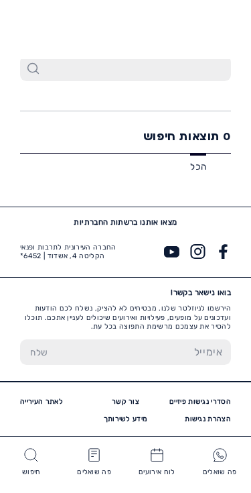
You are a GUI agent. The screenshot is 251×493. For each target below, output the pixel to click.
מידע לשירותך (126, 419)
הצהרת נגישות (208, 419)
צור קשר (125, 401)
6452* (41, 28)
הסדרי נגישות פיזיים (200, 401)
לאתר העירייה (41, 401)
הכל (198, 166)
